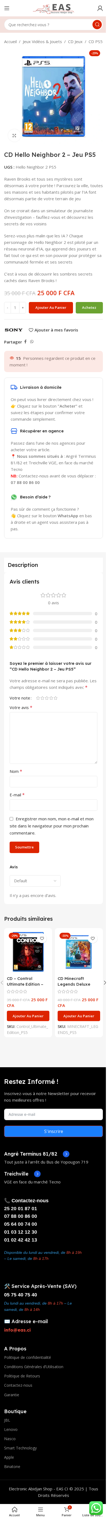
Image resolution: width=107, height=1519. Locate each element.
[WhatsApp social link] (32, 341)
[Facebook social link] (25, 341)
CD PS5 (96, 41)
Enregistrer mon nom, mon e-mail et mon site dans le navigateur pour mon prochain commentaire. (52, 826)
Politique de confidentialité (27, 1357)
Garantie (11, 1394)
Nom (16, 771)
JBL (7, 1420)
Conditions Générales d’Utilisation (33, 1366)
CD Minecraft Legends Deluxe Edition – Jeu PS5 (75, 984)
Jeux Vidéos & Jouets (42, 41)
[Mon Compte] (100, 8)
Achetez (89, 307)
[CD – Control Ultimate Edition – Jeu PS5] (28, 952)
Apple (9, 1457)
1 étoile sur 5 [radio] (38, 698)
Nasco (10, 1438)
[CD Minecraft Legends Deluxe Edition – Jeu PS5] (79, 952)
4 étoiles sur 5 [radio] (51, 698)
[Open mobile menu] (6, 8)
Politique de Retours (22, 1376)
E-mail (17, 795)
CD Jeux (75, 41)
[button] (28, 1016)
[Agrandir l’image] (14, 135)
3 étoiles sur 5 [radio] (46, 698)
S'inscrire (53, 1131)
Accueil (10, 41)
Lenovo (11, 1429)
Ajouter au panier (50, 307)
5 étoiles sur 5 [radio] (55, 698)
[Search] (97, 24)
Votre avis (21, 707)
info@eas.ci (17, 1330)
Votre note (20, 698)
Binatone (12, 1466)
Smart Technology (20, 1448)
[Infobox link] (36, 1154)
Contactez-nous (18, 1385)
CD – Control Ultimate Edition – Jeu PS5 (25, 984)
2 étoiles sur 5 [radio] (42, 698)
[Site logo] (53, 7)
